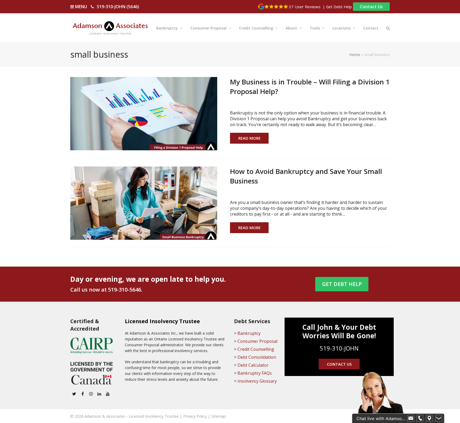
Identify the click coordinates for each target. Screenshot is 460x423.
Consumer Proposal (257, 341)
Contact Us (371, 7)
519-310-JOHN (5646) (118, 7)
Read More (249, 138)
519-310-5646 (124, 289)
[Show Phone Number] (420, 418)
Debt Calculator (253, 365)
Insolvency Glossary (257, 381)
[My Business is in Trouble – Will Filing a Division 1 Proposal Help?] (143, 113)
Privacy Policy (195, 416)
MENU (80, 7)
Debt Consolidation (256, 357)
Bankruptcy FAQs (254, 373)
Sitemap (218, 416)
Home (354, 54)
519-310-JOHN (339, 348)
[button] (388, 27)
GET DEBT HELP (342, 284)
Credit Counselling (255, 349)
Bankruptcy (249, 333)
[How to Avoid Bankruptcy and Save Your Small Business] (143, 203)
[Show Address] (429, 418)
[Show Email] (410, 418)
